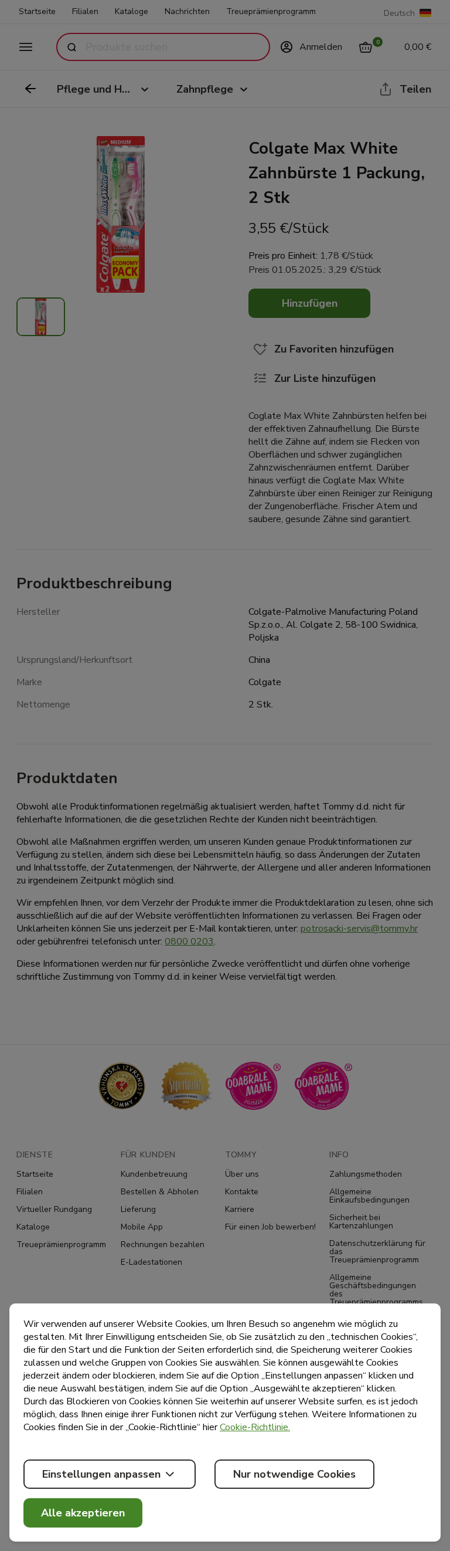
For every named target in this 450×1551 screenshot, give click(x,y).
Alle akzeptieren (83, 1513)
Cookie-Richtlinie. (255, 1427)
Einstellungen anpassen (101, 1474)
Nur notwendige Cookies (294, 1474)
